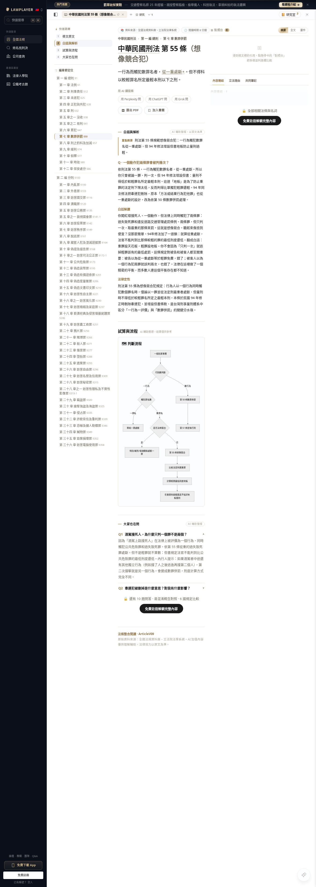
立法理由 (234, 81)
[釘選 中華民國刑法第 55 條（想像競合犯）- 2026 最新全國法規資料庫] (118, 14)
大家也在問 (68, 57)
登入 (30, 882)
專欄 (19, 856)
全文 (293, 30)
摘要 (283, 30)
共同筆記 (251, 81)
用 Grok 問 (181, 99)
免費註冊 (23, 875)
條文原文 (66, 36)
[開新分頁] (131, 14)
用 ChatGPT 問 (158, 99)
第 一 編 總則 (149, 38)
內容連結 (218, 81)
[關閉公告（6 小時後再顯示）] (307, 4)
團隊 (26, 856)
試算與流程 (68, 50)
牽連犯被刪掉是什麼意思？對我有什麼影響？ (161, 588)
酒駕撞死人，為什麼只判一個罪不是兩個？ (161, 534)
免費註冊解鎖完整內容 (161, 608)
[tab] (94, 14)
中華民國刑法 (127, 38)
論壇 (11, 856)
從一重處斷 (172, 71)
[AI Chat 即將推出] (303, 874)
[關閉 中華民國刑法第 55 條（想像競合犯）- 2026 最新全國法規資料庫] (123, 14)
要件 (302, 30)
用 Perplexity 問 (131, 99)
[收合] (55, 14)
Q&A (35, 856)
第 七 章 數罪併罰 (175, 38)
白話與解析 (68, 43)
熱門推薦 (62, 4)
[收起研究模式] (307, 14)
